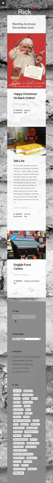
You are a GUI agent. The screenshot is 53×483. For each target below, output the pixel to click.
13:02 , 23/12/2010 (32, 281)
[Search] (14, 321)
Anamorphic (28, 394)
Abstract (28, 391)
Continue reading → (21, 104)
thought (27, 461)
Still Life (19, 161)
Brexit (17, 402)
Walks (18, 473)
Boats (26, 398)
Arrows (17, 398)
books (34, 398)
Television (31, 458)
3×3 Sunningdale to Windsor (22, 360)
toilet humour (19, 469)
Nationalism (32, 428)
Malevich (35, 424)
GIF (16, 424)
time (16, 465)
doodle (29, 413)
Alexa (16, 394)
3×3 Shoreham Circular (20, 368)
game (36, 420)
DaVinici (17, 406)
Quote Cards (19, 443)
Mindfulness (19, 428)
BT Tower (27, 402)
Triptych (32, 469)
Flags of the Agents (22, 420)
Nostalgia (18, 431)
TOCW (25, 465)
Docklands (18, 413)
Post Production (20, 439)
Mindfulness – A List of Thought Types (26, 357)
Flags (26, 417)
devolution (18, 409)
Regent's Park (33, 443)
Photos (17, 435)
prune (33, 439)
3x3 (17, 391)
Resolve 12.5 (31, 446)
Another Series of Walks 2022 (22, 364)
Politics (27, 435)
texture (17, 461)
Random (19, 110)
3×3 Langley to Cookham (21, 372)
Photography (31, 432)
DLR (28, 409)
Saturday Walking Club (23, 454)
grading (24, 424)
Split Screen (19, 458)
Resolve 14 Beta (20, 450)
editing (17, 417)
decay (27, 406)
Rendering (18, 446)
